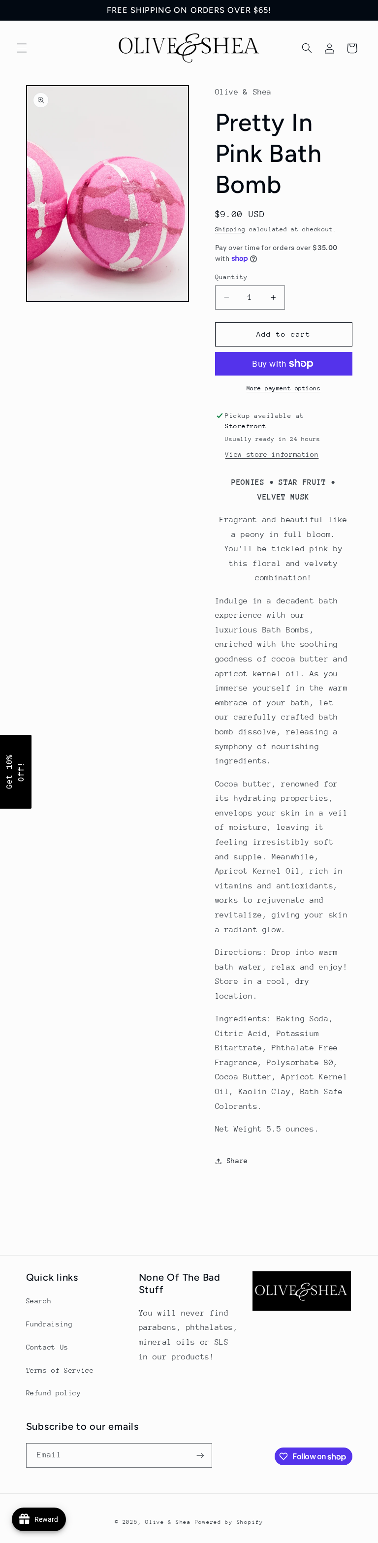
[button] (21, 48)
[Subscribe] (200, 1455)
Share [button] (237, 1161)
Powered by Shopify (229, 1522)
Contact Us (47, 1347)
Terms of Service (60, 1370)
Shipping (230, 229)
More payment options (284, 388)
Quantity (231, 277)
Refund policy (53, 1393)
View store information (271, 454)
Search (39, 1301)
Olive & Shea (168, 1522)
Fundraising (49, 1324)
